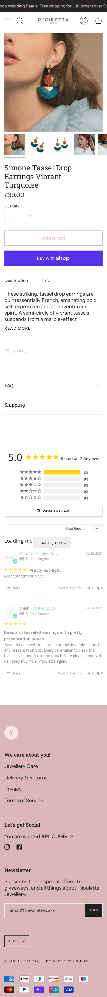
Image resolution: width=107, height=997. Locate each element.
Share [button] (15, 588)
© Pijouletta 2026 (22, 961)
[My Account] (84, 20)
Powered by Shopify (67, 961)
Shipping (14, 405)
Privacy (13, 789)
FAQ (8, 385)
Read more (17, 329)
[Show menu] (8, 20)
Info (46, 280)
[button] (91, 588)
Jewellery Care (21, 766)
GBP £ (14, 941)
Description (16, 280)
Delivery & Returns (25, 777)
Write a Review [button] (56, 511)
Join (93, 910)
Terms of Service (23, 800)
